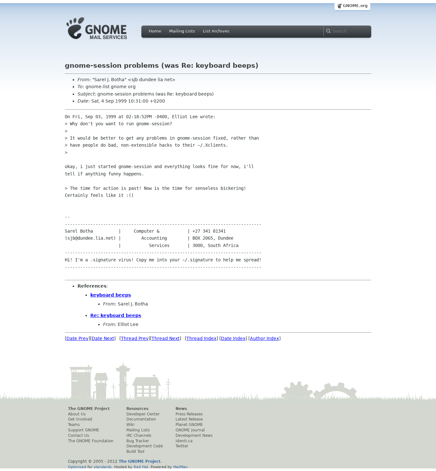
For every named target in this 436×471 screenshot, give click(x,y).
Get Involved (80, 419)
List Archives (216, 31)
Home (155, 31)
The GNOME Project (89, 408)
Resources (137, 408)
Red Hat (141, 467)
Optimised (77, 467)
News (181, 408)
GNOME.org (355, 6)
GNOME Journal (190, 430)
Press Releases (189, 414)
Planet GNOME (189, 424)
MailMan (180, 467)
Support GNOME (83, 430)
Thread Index (201, 338)
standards (103, 467)
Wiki (130, 424)
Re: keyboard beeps (115, 315)
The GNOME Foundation (91, 441)
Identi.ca (184, 441)
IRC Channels (138, 435)
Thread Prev (134, 338)
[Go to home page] (106, 41)
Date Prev (77, 338)
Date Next (103, 338)
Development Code (144, 446)
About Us (77, 414)
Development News (194, 435)
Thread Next (165, 338)
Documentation (141, 419)
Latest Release (189, 419)
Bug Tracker (137, 441)
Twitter (182, 446)
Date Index (233, 338)
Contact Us (78, 435)
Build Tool (135, 451)
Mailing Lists (182, 31)
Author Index (264, 338)
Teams (74, 424)
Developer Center (143, 414)
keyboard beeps (110, 294)
